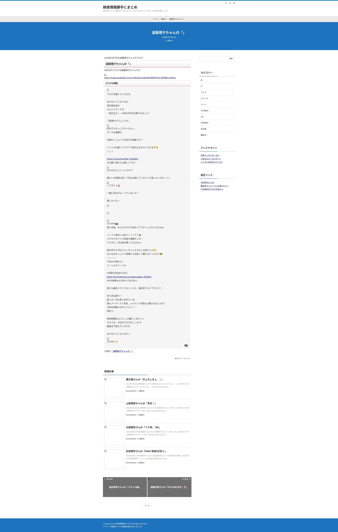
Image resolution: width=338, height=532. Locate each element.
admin (188, 358)
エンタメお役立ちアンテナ (212, 162)
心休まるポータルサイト (211, 158)
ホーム (147, 506)
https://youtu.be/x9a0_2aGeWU (122, 158)
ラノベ (203, 104)
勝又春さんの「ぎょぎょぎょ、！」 (145, 379)
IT (201, 86)
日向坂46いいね (207, 182)
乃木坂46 (204, 110)
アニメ (203, 92)
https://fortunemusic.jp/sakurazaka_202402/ (129, 276)
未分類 (203, 129)
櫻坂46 (170, 41)
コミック (204, 98)
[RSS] (226, 2)
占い (202, 116)
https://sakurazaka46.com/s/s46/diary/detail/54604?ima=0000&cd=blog (140, 77)
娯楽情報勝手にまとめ (120, 7)
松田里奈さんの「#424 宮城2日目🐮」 (146, 451)
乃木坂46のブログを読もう (212, 189)
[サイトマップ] (230, 2)
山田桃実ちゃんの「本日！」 (141, 403)
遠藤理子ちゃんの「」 (123, 351)
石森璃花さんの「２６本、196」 (143, 427)
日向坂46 (204, 122)
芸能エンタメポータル (210, 155)
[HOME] (234, 2)
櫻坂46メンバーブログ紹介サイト (215, 186)
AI (202, 80)
